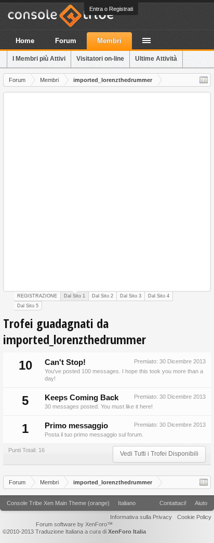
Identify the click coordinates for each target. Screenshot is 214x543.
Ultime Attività (156, 58)
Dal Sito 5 (27, 305)
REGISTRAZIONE (37, 295)
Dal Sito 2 (102, 295)
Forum (65, 41)
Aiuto (201, 503)
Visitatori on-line (100, 58)
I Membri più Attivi (38, 58)
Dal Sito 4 (158, 295)
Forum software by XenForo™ (74, 524)
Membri (109, 41)
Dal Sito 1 (74, 295)
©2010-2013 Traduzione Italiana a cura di (74, 531)
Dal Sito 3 (130, 295)
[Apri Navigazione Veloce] (203, 80)
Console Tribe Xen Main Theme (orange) (58, 503)
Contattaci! (172, 503)
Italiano (127, 503)
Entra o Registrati (111, 9)
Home (25, 41)
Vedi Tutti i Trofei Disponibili (159, 453)
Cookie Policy (194, 517)
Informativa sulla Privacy (141, 517)
